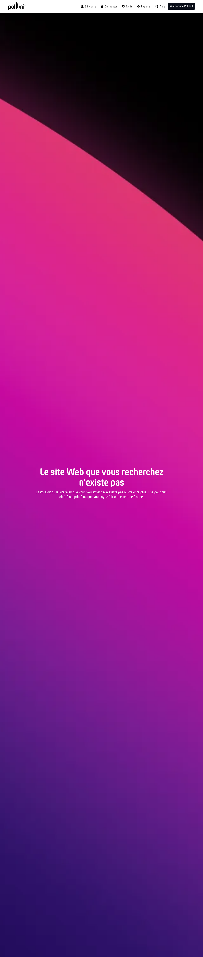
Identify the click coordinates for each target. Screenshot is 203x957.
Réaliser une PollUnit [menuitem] (181, 6)
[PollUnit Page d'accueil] (22, 7)
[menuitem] (87, 6)
